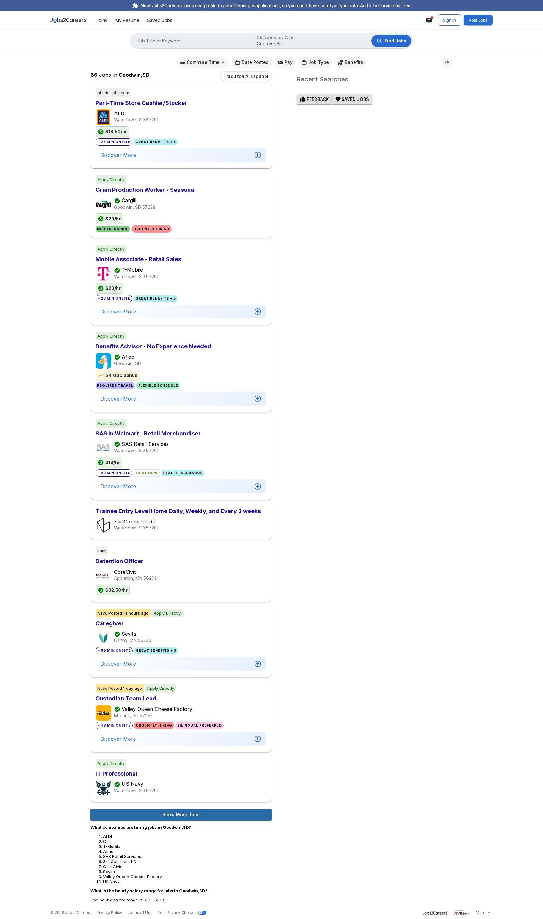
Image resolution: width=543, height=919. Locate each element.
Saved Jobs (159, 20)
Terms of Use (140, 912)
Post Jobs (478, 20)
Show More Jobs (181, 814)
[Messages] (429, 20)
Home (102, 20)
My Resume (127, 20)
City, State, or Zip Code (275, 38)
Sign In (449, 20)
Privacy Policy (109, 912)
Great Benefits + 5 (155, 298)
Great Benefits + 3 (155, 142)
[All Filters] (446, 62)
